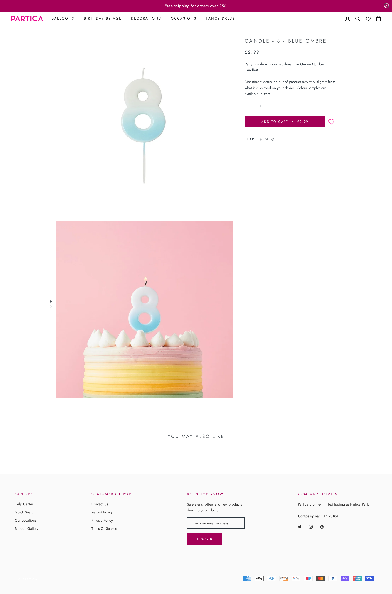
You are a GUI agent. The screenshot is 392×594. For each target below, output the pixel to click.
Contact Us (99, 504)
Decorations (146, 18)
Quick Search (25, 512)
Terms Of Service (104, 528)
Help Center (24, 504)
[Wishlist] (368, 18)
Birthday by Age (103, 18)
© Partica (28, 579)
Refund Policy (102, 512)
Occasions (183, 18)
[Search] (357, 18)
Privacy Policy (102, 520)
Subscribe (204, 539)
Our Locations (25, 520)
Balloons (63, 18)
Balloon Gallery (26, 528)
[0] (378, 18)
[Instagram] (311, 527)
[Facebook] (261, 139)
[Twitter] (266, 139)
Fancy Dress (220, 18)
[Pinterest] (272, 139)
